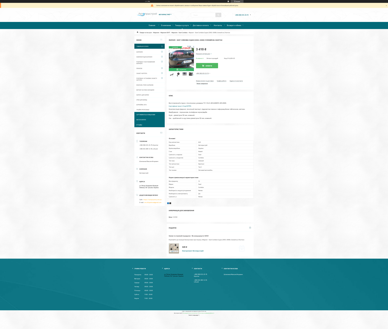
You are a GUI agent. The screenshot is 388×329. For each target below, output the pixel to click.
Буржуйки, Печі (141, 105)
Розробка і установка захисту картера (146, 79)
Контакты (218, 25)
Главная (152, 25)
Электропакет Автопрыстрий (192, 251)
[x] (170, 203)
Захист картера (141, 73)
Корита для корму (142, 95)
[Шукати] (218, 15)
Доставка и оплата (201, 25)
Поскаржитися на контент (190, 313)
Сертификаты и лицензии (145, 114)
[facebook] (168, 203)
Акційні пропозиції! (142, 110)
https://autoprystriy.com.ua (152, 199)
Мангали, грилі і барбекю (144, 85)
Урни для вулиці (141, 100)
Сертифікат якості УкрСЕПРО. (180, 106)
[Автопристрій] (147, 15)
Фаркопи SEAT (165, 32)
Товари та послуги (146, 32)
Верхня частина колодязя (145, 90)
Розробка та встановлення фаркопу (145, 62)
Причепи (139, 68)
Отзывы (139, 125)
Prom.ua (203, 311)
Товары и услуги (182, 25)
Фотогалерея (141, 120)
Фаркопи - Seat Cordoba (179, 32)
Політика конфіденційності (206, 313)
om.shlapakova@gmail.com (152, 202)
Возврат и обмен (234, 25)
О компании (166, 25)
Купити (209, 66)
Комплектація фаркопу (144, 57)
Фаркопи (156, 32)
